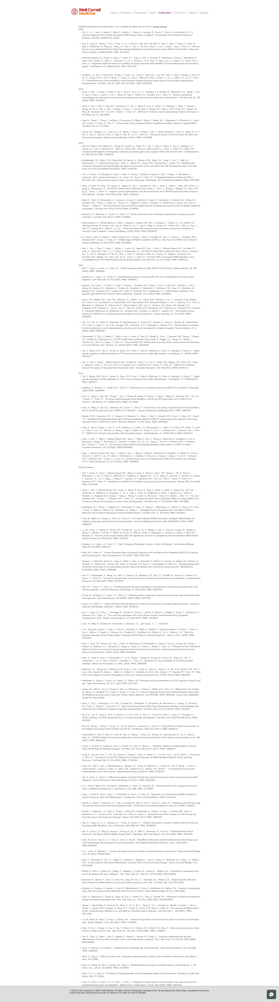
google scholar (160, 26)
